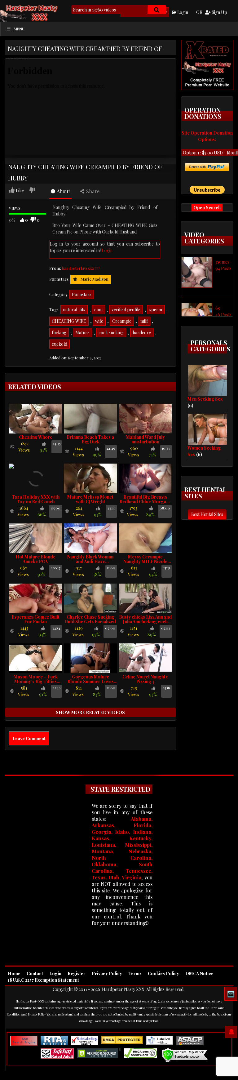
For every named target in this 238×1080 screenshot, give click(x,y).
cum (98, 310)
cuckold (59, 344)
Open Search (207, 208)
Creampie (121, 321)
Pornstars (81, 294)
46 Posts (223, 315)
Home (14, 973)
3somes (222, 262)
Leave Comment (29, 738)
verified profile (126, 310)
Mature (82, 333)
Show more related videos (90, 712)
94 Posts (223, 268)
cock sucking (111, 333)
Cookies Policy (163, 973)
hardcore (142, 333)
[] (157, 9)
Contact (35, 973)
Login (182, 12)
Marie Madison (94, 279)
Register (77, 973)
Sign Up (219, 12)
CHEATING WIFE (69, 321)
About (63, 191)
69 (217, 308)
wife (99, 321)
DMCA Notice (199, 973)
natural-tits (74, 310)
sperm (155, 310)
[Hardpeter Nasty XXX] (42, 12)
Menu (19, 28)
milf (144, 321)
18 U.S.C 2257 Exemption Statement (43, 980)
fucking (59, 333)
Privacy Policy (107, 973)
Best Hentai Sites (207, 514)
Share (92, 191)
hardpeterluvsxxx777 (81, 268)
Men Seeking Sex (205, 399)
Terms (135, 973)
